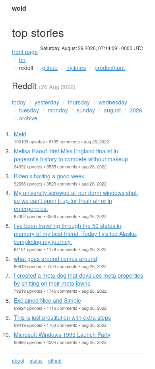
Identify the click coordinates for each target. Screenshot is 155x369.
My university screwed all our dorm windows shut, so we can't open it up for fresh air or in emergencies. (76, 201)
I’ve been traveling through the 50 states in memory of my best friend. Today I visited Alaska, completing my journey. (76, 233)
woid (19, 8)
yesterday (47, 102)
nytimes (76, 67)
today (19, 102)
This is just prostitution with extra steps (62, 317)
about (18, 360)
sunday (86, 110)
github (50, 67)
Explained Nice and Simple (47, 300)
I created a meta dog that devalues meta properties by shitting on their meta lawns (78, 279)
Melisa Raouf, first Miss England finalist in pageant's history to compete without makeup (71, 155)
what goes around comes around (55, 259)
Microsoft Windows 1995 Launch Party (62, 334)
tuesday (29, 110)
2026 (136, 110)
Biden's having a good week (49, 176)
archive (28, 118)
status (36, 360)
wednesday (113, 102)
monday (58, 110)
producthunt (110, 67)
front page (25, 52)
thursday (79, 102)
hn (22, 60)
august (112, 110)
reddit (26, 67)
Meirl (20, 134)
